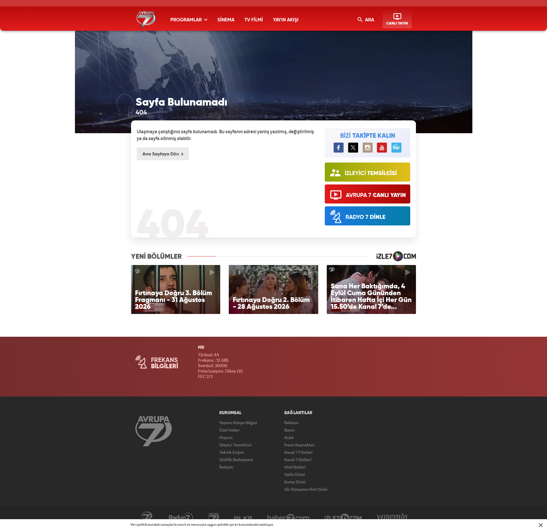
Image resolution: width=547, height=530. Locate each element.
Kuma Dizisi (295, 481)
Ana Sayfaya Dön (161, 154)
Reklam (291, 422)
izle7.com (392, 256)
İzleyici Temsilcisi (235, 444)
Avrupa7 (213, 517)
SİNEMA (225, 20)
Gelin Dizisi (294, 474)
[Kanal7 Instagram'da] (368, 148)
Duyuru (225, 437)
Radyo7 (181, 517)
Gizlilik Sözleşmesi (236, 459)
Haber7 (288, 517)
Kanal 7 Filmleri (298, 452)
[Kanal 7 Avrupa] (153, 431)
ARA (369, 20)
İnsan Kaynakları (299, 444)
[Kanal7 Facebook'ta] (339, 148)
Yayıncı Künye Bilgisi (238, 422)
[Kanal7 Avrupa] (146, 19)
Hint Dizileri (295, 467)
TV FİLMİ (253, 20)
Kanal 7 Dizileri (297, 459)
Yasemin (392, 517)
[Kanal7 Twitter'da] (353, 148)
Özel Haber (229, 430)
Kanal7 (147, 517)
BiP (396, 148)
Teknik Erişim (231, 452)
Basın (289, 430)
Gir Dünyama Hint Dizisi (305, 489)
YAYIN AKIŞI (286, 20)
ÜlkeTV (243, 517)
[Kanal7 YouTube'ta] (382, 148)
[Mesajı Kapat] (541, 525)
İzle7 (343, 517)
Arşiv (289, 437)
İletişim (226, 467)
